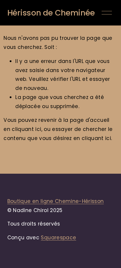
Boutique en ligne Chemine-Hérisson (55, 201)
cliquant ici (26, 129)
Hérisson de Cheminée (51, 12)
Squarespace (58, 237)
